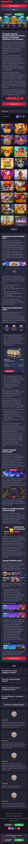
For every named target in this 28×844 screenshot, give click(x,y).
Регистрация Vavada (14, 658)
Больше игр (14, 229)
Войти (14, 9)
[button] (1, 20)
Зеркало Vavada (14, 104)
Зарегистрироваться (14, 6)
